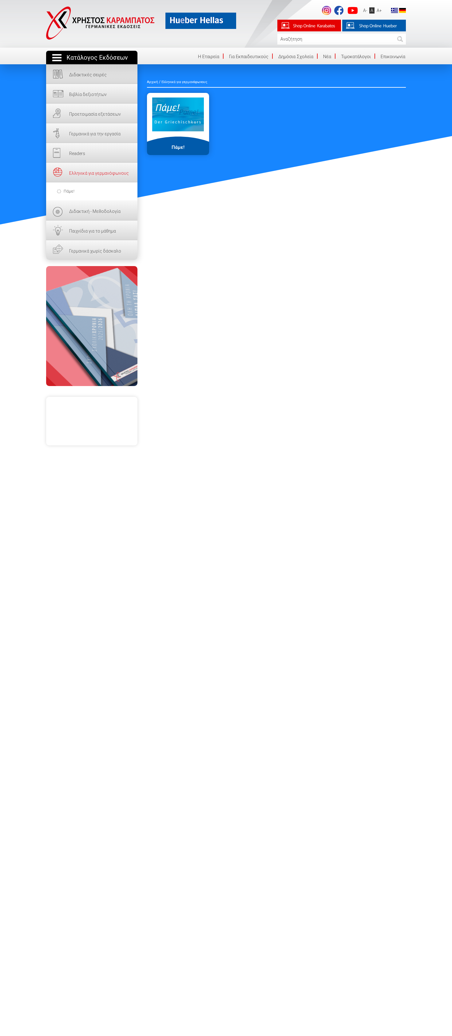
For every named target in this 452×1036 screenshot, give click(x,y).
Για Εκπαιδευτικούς (248, 56)
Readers (77, 153)
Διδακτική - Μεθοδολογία (95, 211)
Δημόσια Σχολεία (295, 56)
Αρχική (152, 82)
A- (365, 10)
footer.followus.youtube (353, 10)
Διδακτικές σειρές (88, 74)
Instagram (326, 10)
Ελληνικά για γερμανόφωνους (99, 173)
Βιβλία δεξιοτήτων (88, 94)
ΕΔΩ (91, 326)
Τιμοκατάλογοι (356, 56)
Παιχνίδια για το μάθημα (92, 231)
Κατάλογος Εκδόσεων (97, 57)
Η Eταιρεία (208, 56)
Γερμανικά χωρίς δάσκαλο (95, 251)
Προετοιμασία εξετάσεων (95, 114)
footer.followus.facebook (338, 10)
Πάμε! (69, 191)
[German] (402, 10)
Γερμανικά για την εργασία (95, 133)
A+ (379, 10)
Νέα (327, 56)
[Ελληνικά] (394, 10)
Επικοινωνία (393, 56)
